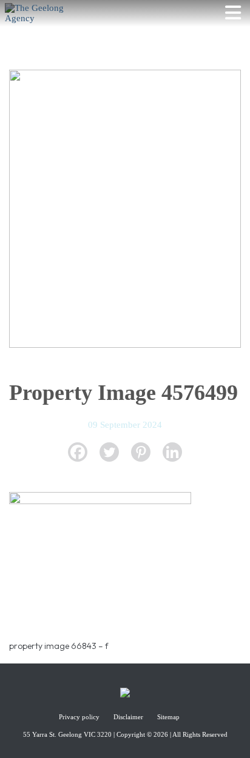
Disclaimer (129, 716)
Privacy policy (80, 716)
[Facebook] (77, 452)
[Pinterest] (140, 452)
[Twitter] (109, 452)
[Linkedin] (172, 452)
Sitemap (168, 716)
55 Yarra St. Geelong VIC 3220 (67, 734)
